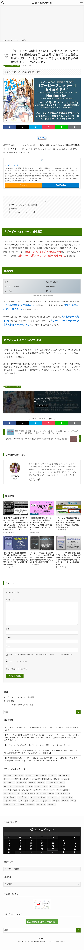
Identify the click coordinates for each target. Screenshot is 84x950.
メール (8, 637)
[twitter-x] (34, 479)
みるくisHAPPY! (42, 2)
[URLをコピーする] (74, 127)
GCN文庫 (30, 775)
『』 (21, 305)
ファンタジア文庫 (38, 797)
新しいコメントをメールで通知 (16, 661)
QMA (57, 779)
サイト (8, 646)
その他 (32, 782)
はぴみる (15, 476)
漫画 (73, 801)
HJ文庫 (52, 775)
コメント (10, 600)
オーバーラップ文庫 (57, 786)
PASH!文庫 (47, 779)
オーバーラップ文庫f (12, 790)
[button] (9, 127)
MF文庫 (24, 779)
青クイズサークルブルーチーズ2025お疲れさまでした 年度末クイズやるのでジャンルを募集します (41, 728)
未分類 (65, 801)
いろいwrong (9, 782)
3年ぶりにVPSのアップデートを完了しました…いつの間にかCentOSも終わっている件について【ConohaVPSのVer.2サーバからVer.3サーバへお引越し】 (41, 752)
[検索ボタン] (2, 2)
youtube (65, 779)
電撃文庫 (40, 804)
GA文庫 (17, 65)
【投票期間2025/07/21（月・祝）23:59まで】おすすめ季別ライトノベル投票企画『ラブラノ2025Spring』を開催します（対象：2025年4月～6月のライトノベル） (40, 759)
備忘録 (56, 801)
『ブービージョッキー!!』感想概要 (24, 205)
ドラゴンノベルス (63, 793)
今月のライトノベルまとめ (40, 801)
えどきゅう (21, 782)
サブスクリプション (11, 793)
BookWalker (61, 185)
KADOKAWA (64, 775)
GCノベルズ (41, 775)
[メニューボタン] (81, 2)
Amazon (23, 185)
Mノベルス (35, 779)
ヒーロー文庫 (9, 797)
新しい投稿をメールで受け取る (16, 669)
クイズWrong (49, 790)
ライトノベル (9, 65)
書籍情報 (13, 209)
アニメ (29, 786)
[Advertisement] (42, 22)
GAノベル (8, 775)
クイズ (37, 790)
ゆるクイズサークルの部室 (14, 786)
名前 (7, 629)
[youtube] (38, 479)
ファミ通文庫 (23, 797)
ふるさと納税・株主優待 (56, 782)
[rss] (45, 939)
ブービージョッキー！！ (14, 165)
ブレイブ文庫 (67, 797)
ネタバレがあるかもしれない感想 (23, 212)
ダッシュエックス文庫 (45, 793)
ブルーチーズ (53, 797)
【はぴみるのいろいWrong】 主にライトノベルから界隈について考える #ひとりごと (38, 745)
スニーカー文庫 (28, 793)
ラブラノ (23, 801)
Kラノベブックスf (11, 779)
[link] (30, 479)
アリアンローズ (41, 786)
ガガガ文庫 (27, 790)
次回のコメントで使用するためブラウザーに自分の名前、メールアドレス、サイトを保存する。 (41, 654)
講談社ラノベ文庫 (27, 804)
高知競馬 (51, 804)
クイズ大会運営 (63, 790)
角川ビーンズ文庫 (11, 804)
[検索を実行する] (78, 712)
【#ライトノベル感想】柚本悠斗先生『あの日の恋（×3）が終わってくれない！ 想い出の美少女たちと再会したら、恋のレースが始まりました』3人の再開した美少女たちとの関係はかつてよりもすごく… (41, 737)
